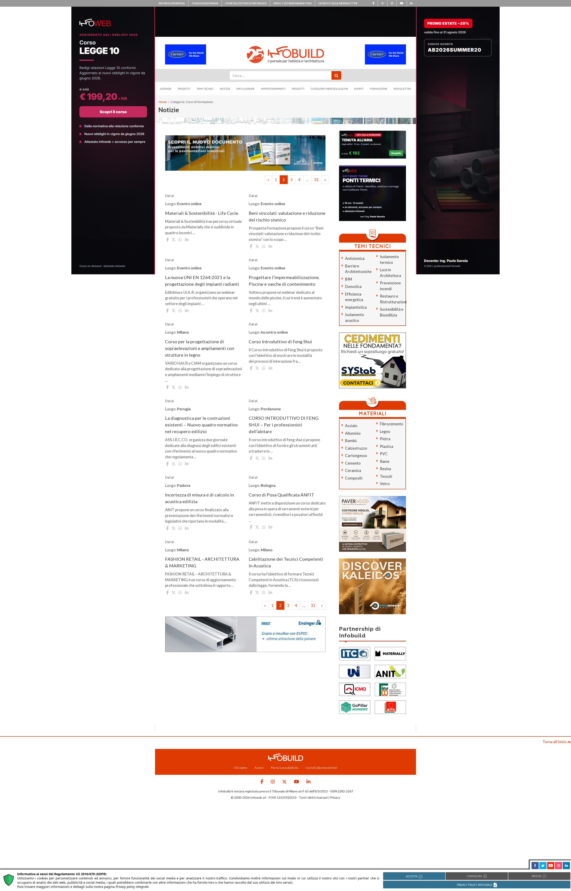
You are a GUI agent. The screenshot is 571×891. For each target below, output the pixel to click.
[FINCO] (390, 688)
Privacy (335, 797)
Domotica (353, 286)
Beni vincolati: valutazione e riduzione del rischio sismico (287, 216)
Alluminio (353, 433)
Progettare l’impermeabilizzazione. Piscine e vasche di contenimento (284, 281)
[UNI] (354, 671)
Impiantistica (356, 307)
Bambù (351, 440)
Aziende (165, 88)
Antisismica (354, 258)
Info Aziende (245, 88)
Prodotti (184, 88)
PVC (384, 453)
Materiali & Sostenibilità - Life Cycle (201, 213)
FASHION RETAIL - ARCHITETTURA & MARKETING (202, 562)
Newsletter (402, 88)
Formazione (378, 88)
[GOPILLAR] (354, 706)
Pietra (385, 438)
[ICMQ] (354, 688)
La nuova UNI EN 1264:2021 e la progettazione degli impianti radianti (202, 281)
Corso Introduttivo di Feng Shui (280, 341)
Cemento (353, 463)
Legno (385, 431)
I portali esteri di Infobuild (246, 3)
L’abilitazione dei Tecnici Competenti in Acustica (286, 562)
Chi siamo (240, 767)
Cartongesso (356, 455)
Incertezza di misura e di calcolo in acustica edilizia (199, 498)
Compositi (353, 478)
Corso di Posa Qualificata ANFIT (281, 494)
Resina (385, 468)
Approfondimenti (273, 88)
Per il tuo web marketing (292, 3)
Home (162, 102)
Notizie (225, 88)
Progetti (298, 88)
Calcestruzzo (356, 448)
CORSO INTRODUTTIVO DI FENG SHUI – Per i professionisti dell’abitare (284, 424)
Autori (258, 767)
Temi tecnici (205, 88)
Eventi (358, 88)
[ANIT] (390, 671)
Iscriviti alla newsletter (338, 3)
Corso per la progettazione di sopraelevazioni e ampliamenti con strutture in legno (199, 348)
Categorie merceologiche (329, 88)
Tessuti (386, 476)
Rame (384, 461)
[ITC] (354, 653)
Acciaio (351, 425)
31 (316, 179)
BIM (348, 279)
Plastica (386, 446)
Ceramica (353, 470)
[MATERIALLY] (390, 653)
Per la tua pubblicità (284, 767)
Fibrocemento (391, 424)
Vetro (385, 483)
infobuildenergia (171, 3)
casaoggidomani (205, 3)
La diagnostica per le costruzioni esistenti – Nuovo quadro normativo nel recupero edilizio (201, 424)
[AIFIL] (390, 706)
